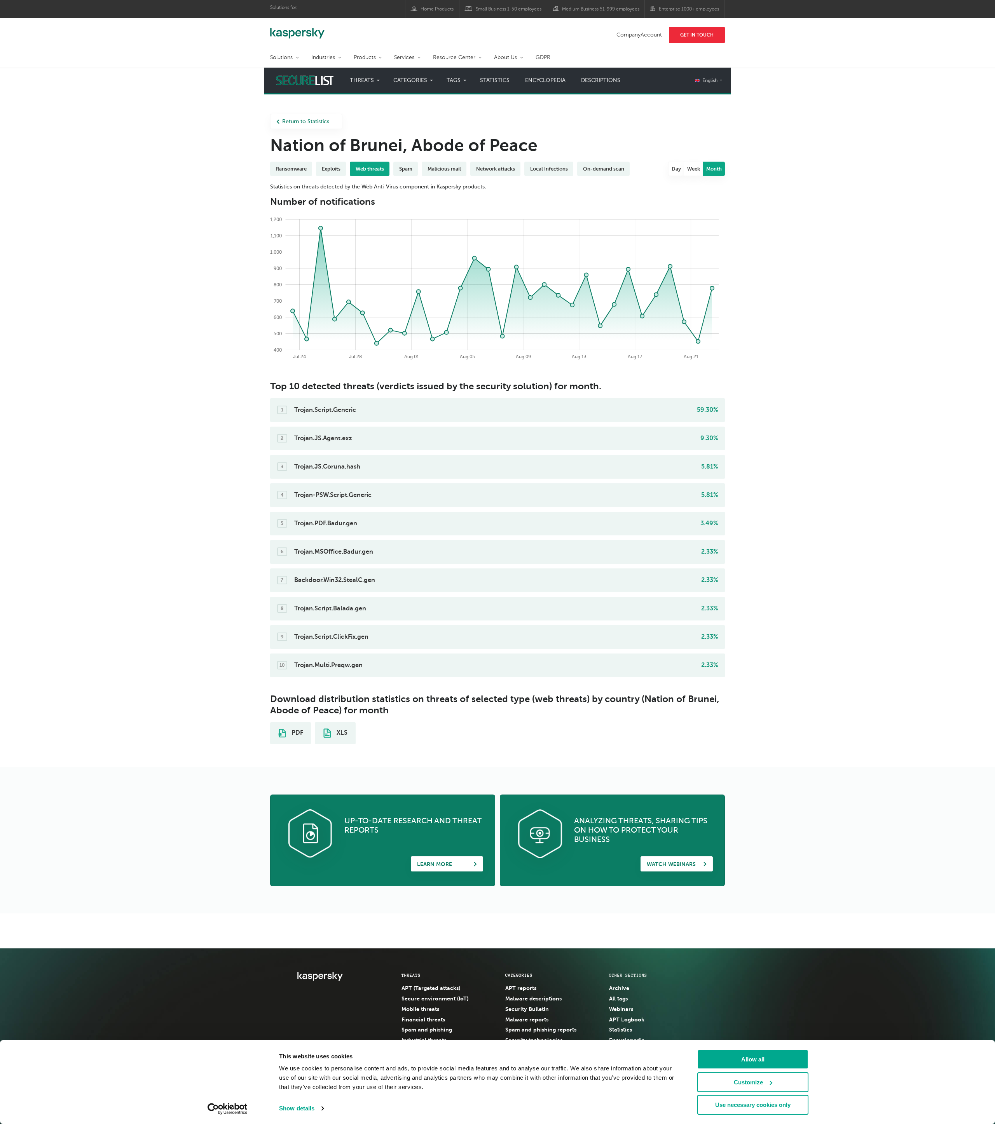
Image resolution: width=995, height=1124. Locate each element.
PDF (296, 732)
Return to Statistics (305, 121)
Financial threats (423, 1019)
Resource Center (454, 57)
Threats (411, 975)
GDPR (543, 57)
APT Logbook (626, 1019)
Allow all (753, 1059)
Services (404, 57)
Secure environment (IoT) (434, 998)
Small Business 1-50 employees (508, 9)
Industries (323, 57)
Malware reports (526, 1019)
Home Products (437, 9)
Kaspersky (297, 29)
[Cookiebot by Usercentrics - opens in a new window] (228, 1109)
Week (693, 169)
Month (714, 169)
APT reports (520, 988)
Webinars (621, 1009)
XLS (341, 732)
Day (676, 169)
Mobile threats (420, 1009)
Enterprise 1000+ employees (689, 9)
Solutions (281, 57)
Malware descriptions (533, 998)
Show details (296, 1108)
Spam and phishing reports (540, 1029)
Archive (619, 988)
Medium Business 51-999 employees (600, 9)
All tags (618, 998)
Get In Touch (697, 35)
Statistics (495, 80)
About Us (505, 57)
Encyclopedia (545, 80)
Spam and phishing (426, 1029)
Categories (518, 975)
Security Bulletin (527, 1009)
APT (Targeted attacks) (430, 988)
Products (365, 57)
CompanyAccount (639, 35)
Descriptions (600, 80)
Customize (748, 1082)
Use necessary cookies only (753, 1104)
